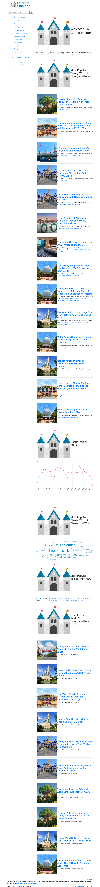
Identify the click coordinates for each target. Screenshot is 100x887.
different (66, 541)
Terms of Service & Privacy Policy (83, 886)
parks (48, 557)
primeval (53, 550)
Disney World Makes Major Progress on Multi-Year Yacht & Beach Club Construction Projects (74, 291)
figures (42, 550)
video (92, 550)
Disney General (18, 49)
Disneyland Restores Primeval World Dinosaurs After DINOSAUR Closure (74, 792)
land (37, 551)
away (64, 554)
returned (79, 558)
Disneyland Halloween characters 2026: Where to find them (74, 243)
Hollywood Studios (19, 27)
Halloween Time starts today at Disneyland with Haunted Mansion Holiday (75, 197)
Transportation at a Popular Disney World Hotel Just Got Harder (71, 363)
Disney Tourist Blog (73, 275)
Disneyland (17, 46)
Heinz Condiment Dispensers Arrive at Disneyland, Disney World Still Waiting (72, 221)
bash (45, 548)
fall (57, 557)
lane (60, 554)
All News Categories (20, 17)
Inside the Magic (63, 155)
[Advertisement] (65, 7)
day (54, 542)
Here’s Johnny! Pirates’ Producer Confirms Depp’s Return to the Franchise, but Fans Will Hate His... (74, 387)
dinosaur (49, 545)
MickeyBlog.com (63, 249)
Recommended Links (20, 65)
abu (70, 548)
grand (82, 548)
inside (81, 542)
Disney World (18, 42)
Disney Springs (18, 39)
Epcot (16, 24)
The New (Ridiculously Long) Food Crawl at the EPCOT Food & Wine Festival (75, 315)
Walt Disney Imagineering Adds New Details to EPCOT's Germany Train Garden (74, 268)
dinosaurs (80, 546)
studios (74, 557)
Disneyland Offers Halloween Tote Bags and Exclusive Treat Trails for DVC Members (74, 744)
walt (72, 548)
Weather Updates (19, 52)
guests (77, 554)
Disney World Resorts (20, 33)
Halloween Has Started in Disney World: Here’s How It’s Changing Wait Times (74, 863)
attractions (53, 559)
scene (87, 550)
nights (69, 557)
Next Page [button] (89, 879)
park (64, 550)
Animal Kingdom (19, 30)
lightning (70, 554)
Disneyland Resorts (19, 36)
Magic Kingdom (18, 21)
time (72, 550)
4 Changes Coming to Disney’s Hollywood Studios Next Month (73, 149)
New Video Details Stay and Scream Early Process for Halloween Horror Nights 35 (71, 697)
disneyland (66, 545)
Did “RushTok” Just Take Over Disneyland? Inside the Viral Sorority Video (72, 173)
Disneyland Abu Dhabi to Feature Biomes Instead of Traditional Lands (74, 649)
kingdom (43, 555)
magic (54, 555)
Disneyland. (33, 883)
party (82, 550)
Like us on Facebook (21, 63)
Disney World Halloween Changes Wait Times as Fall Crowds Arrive (74, 839)
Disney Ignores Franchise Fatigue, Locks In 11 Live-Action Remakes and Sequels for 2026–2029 (74, 126)
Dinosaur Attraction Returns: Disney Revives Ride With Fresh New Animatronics (73, 102)
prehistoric (88, 552)
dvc (66, 553)
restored (61, 542)
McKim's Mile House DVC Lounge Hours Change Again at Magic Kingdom (74, 340)
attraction (85, 555)
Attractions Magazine (63, 324)
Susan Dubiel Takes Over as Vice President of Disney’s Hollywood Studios (74, 673)
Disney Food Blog (84, 249)
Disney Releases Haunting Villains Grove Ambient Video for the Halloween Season (74, 768)
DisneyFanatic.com (62, 109)
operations (84, 556)
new (78, 550)
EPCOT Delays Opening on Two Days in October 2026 (73, 411)
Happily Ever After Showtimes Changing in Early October (72, 720)
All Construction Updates (19, 57)
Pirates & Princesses (63, 228)
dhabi (42, 552)
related (74, 541)
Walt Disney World (21, 883)
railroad (62, 557)
